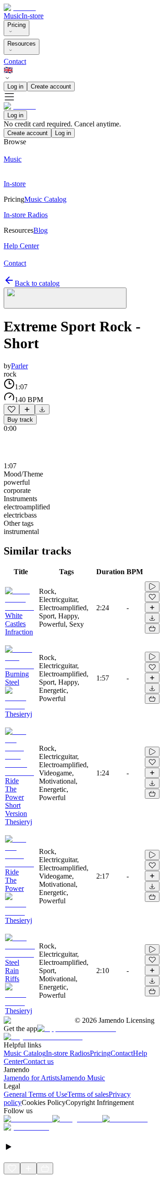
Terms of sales (88, 1094)
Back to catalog (37, 283)
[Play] (65, 298)
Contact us (38, 1061)
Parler (19, 366)
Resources (21, 43)
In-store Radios (68, 1053)
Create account (51, 86)
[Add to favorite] (11, 409)
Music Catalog (25, 1053)
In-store (33, 16)
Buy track (20, 419)
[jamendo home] (20, 7)
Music (13, 16)
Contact (15, 61)
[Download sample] (42, 409)
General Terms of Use (35, 1094)
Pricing (16, 24)
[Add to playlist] (27, 409)
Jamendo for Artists (32, 1078)
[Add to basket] (152, 628)
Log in (15, 86)
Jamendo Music (82, 1078)
